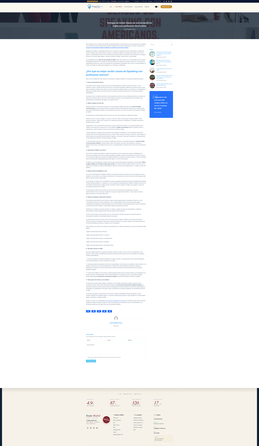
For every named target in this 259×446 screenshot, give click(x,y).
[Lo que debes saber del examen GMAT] (152, 70)
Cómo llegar (156, 433)
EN (158, 6)
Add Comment (91, 344)
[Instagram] (164, 1)
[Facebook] (169, 1)
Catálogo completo (137, 417)
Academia (147, 6)
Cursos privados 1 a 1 (138, 422)
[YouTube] (166, 1)
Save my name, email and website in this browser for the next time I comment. (104, 357)
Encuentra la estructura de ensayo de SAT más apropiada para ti (163, 62)
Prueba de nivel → (166, 6)
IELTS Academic (117, 420)
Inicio (111, 6)
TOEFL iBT (115, 417)
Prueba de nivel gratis (138, 420)
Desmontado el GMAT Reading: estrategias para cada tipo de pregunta (164, 53)
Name (89, 340)
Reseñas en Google (137, 427)
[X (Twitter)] (93, 311)
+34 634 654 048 (157, 1)
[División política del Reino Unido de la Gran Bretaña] (152, 85)
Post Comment (91, 361)
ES (156, 6)
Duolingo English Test (118, 434)
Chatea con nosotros (159, 423)
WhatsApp (150, 1)
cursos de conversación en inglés (115, 300)
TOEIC (115, 432)
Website (130, 340)
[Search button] (171, 44)
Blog (134, 429)
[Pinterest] (99, 311)
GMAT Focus (116, 425)
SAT (114, 422)
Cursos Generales (139, 6)
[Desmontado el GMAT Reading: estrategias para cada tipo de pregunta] (152, 54)
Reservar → (127, 1)
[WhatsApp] (110, 311)
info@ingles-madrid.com (159, 428)
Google (136, 1)
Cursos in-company (137, 425)
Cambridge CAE (117, 429)
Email (109, 340)
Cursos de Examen (128, 6)
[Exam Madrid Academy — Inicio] (95, 7)
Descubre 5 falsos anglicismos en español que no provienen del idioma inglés (164, 77)
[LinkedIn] (171, 1)
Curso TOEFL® (118, 6)
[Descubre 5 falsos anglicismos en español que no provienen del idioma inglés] (152, 77)
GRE (114, 427)
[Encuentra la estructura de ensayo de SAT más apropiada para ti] (152, 62)
